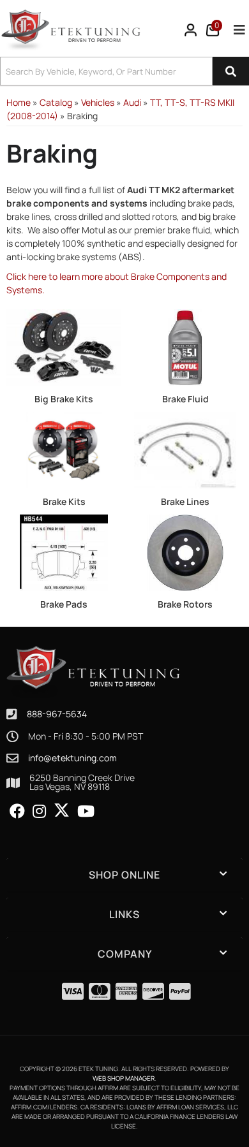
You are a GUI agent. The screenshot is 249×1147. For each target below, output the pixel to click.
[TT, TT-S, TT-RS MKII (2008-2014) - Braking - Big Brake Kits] (63, 346)
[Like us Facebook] (17, 811)
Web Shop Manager (124, 1078)
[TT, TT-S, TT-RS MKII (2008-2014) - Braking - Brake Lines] (185, 449)
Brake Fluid (185, 399)
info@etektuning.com (72, 758)
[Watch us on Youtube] (85, 811)
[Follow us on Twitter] (62, 810)
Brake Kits (64, 501)
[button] (124, 71)
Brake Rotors (185, 604)
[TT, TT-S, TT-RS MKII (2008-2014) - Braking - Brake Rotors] (185, 552)
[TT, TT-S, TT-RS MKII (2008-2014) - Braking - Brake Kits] (63, 449)
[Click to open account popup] (191, 29)
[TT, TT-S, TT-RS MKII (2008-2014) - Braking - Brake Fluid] (185, 346)
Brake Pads (63, 604)
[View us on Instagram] (39, 811)
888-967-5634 (57, 714)
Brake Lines (185, 501)
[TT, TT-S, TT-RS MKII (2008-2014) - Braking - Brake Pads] (63, 552)
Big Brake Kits (63, 399)
